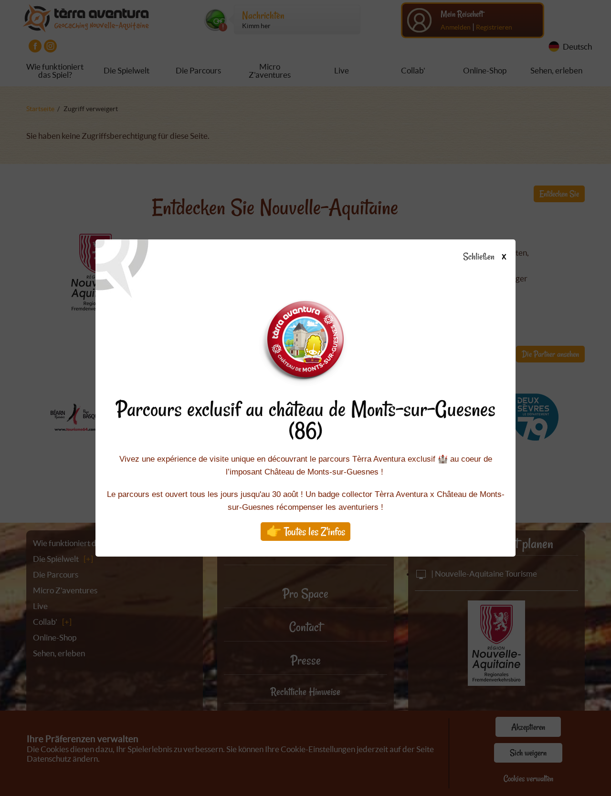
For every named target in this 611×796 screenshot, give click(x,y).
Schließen (484, 257)
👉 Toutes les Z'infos (305, 531)
